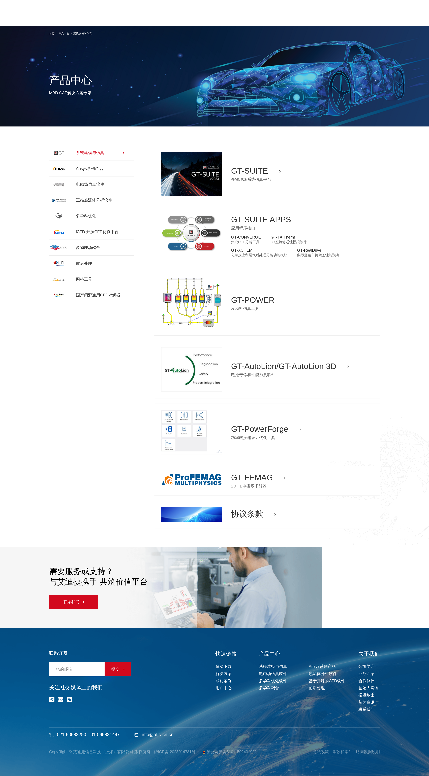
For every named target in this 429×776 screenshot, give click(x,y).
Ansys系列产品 (322, 666)
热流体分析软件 (323, 673)
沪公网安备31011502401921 (231, 751)
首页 (52, 33)
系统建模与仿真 (273, 666)
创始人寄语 (368, 688)
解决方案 (224, 673)
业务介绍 (366, 673)
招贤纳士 (366, 695)
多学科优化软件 (273, 681)
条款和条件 (342, 751)
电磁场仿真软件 (273, 673)
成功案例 (224, 681)
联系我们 (72, 602)
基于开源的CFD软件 (327, 681)
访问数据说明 (368, 751)
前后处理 (317, 688)
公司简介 (366, 666)
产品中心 (63, 33)
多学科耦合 (269, 688)
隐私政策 (321, 751)
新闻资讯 (366, 702)
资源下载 (224, 666)
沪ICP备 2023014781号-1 (176, 751)
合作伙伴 (366, 681)
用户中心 (224, 688)
